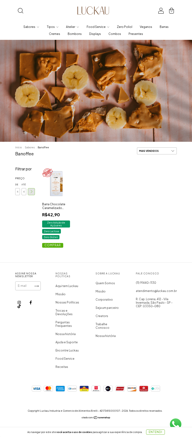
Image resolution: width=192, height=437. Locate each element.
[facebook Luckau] (30, 302)
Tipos (51, 27)
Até (24, 184)
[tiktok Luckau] (19, 306)
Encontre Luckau (67, 350)
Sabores (29, 27)
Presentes (136, 34)
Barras (164, 27)
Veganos (146, 27)
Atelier (71, 27)
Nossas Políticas (67, 302)
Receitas (61, 367)
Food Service (96, 27)
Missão (60, 294)
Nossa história (65, 334)
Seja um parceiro (107, 308)
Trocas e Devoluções (64, 312)
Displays (95, 34)
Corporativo (104, 299)
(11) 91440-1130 (146, 282)
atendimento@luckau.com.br (156, 291)
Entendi (155, 432)
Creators (102, 316)
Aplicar (31, 191)
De (16, 184)
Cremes (54, 34)
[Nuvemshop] (96, 418)
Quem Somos (105, 283)
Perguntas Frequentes (63, 324)
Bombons (75, 34)
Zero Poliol (124, 27)
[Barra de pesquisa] (20, 11)
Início (18, 147)
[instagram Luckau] (19, 302)
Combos (114, 34)
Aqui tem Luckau (66, 286)
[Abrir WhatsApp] (176, 424)
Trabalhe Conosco (102, 325)
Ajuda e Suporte (66, 342)
